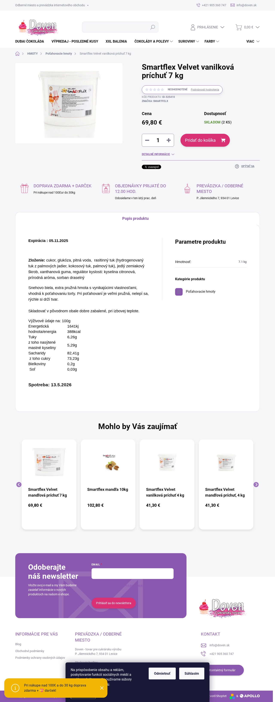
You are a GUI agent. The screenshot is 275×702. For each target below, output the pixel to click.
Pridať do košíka (200, 140)
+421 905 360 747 (221, 654)
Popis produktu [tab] (135, 218)
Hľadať (152, 27)
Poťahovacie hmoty (200, 291)
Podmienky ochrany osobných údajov (40, 657)
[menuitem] (31, 41)
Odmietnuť (162, 673)
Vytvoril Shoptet (216, 696)
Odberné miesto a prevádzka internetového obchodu (50, 5)
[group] (49, 484)
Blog (18, 644)
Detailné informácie (156, 154)
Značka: (155, 101)
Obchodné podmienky (29, 651)
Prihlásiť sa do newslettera (113, 603)
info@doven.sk (219, 645)
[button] (49, 505)
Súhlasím (192, 673)
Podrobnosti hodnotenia (205, 89)
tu (107, 684)
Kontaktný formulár (222, 670)
